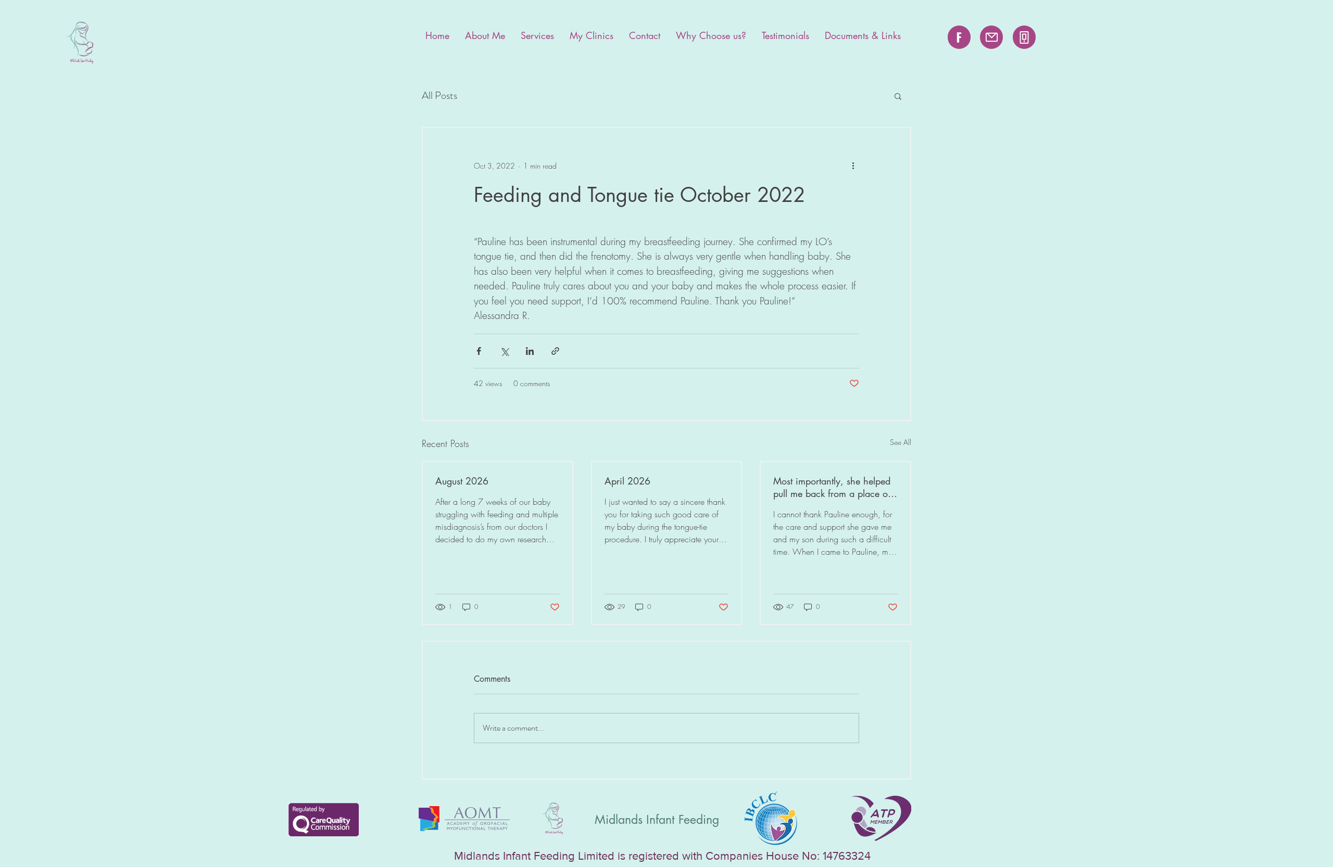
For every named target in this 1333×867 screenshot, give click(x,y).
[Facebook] (959, 37)
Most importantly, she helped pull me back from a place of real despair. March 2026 (831, 487)
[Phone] (1024, 37)
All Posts (439, 95)
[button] (898, 96)
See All (900, 442)
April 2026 (627, 481)
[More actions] (853, 165)
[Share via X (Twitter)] (504, 351)
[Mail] (991, 37)
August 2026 (461, 481)
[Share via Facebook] (479, 351)
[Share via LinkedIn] (530, 351)
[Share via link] (555, 351)
